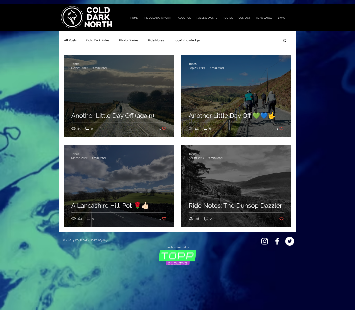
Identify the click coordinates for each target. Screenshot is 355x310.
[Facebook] (277, 241)
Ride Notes (156, 40)
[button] (285, 41)
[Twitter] (289, 241)
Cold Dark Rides (97, 40)
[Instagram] (264, 241)
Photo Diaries (128, 40)
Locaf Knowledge (187, 40)
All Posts (70, 40)
